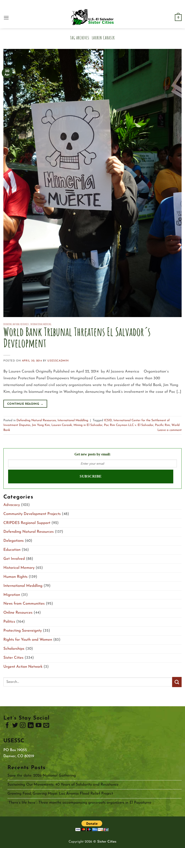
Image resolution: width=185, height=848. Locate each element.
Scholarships (13, 649)
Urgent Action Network (22, 667)
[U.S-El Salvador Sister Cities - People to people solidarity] (92, 17)
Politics (9, 622)
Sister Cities (13, 658)
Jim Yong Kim (41, 425)
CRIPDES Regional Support (26, 523)
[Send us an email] (46, 726)
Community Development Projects (32, 514)
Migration (11, 595)
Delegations (13, 541)
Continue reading (25, 404)
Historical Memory (19, 568)
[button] (6, 17)
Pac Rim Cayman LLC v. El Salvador (128, 425)
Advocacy (11, 505)
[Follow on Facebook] (7, 726)
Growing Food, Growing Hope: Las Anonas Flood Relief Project (60, 793)
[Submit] (177, 682)
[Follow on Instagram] (23, 726)
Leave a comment (169, 430)
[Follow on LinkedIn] (31, 726)
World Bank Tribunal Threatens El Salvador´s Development (76, 337)
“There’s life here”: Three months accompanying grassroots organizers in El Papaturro (79, 803)
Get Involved (14, 559)
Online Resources (17, 613)
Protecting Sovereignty (22, 631)
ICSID (108, 420)
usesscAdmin (58, 360)
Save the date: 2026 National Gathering (41, 775)
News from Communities (24, 604)
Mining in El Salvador (88, 425)
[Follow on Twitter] (15, 726)
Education (12, 550)
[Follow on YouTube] (39, 726)
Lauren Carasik (61, 425)
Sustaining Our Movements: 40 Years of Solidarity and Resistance (63, 784)
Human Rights (15, 577)
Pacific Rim (162, 425)
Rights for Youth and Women (27, 640)
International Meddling (40, 324)
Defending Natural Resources (16, 324)
